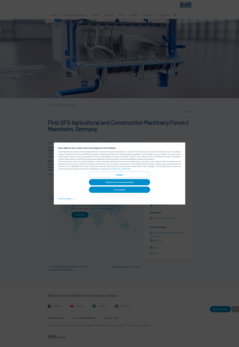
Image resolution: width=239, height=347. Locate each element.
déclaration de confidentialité (120, 169)
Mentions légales (65, 198)
